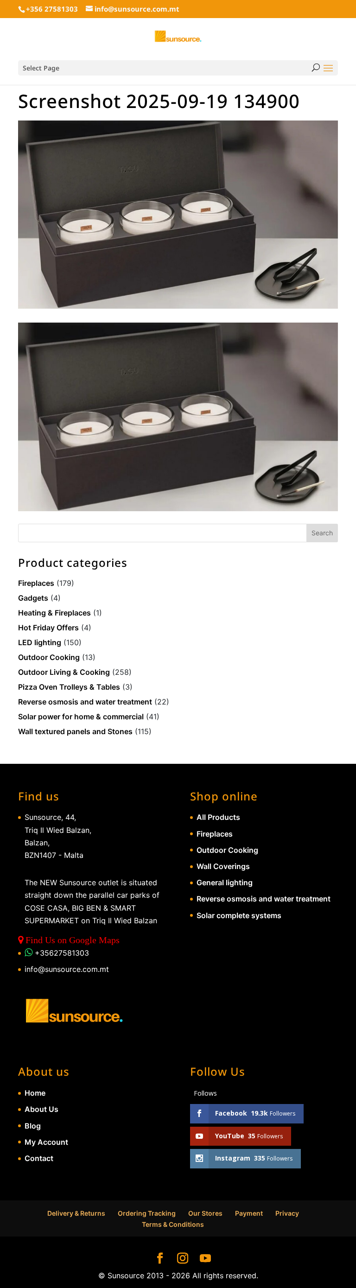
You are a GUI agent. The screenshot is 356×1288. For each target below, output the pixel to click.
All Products (218, 817)
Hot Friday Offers (48, 627)
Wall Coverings (223, 866)
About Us (41, 1109)
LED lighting (39, 642)
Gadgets (33, 598)
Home (35, 1093)
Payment (249, 1213)
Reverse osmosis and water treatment (85, 701)
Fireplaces (36, 583)
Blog (33, 1125)
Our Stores (205, 1213)
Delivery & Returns (76, 1213)
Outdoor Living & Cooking (64, 672)
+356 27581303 (52, 8)
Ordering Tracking (147, 1213)
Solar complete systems (239, 915)
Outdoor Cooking (49, 657)
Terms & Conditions (173, 1224)
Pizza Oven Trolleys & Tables (69, 687)
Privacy (287, 1213)
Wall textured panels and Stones (75, 731)
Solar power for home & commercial (81, 716)
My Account (46, 1142)
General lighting (225, 882)
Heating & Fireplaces (54, 612)
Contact (39, 1158)
